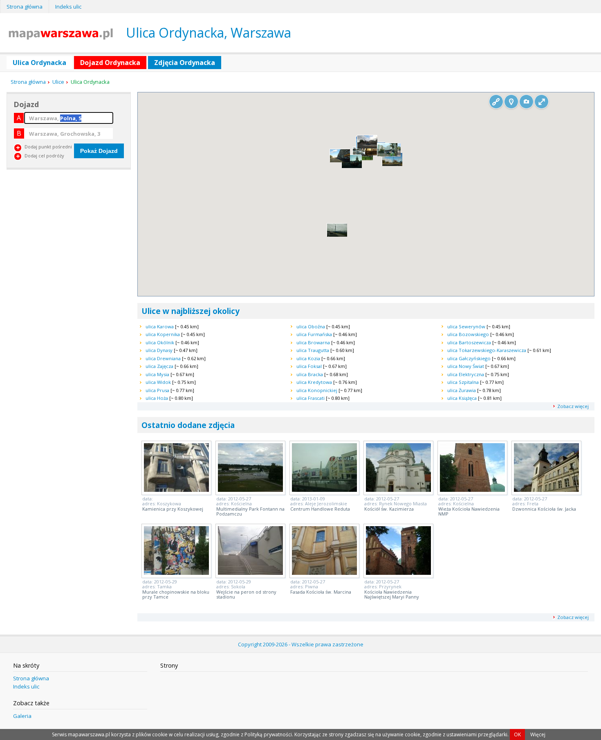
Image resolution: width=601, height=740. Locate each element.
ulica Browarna (313, 342)
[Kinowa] (392, 164)
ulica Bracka (309, 374)
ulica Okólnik (160, 342)
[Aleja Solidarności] (340, 160)
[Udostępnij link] (496, 101)
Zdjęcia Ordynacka (184, 62)
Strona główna (25, 6)
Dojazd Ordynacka (110, 62)
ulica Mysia (157, 374)
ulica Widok (158, 382)
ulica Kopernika (163, 334)
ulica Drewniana (163, 358)
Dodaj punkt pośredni (48, 147)
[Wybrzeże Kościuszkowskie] (363, 158)
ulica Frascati (310, 398)
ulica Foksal (309, 366)
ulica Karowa (160, 326)
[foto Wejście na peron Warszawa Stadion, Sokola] (250, 572)
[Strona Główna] (61, 37)
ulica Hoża (157, 398)
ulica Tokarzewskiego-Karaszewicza (486, 350)
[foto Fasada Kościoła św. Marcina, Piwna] (324, 572)
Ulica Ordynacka (39, 62)
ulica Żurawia (461, 390)
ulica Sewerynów (466, 326)
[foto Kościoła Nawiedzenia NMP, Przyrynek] (398, 572)
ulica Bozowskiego (468, 334)
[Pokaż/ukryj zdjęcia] (526, 101)
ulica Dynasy (159, 350)
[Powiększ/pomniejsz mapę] (541, 101)
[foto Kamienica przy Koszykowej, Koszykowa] (176, 489)
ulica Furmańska (314, 334)
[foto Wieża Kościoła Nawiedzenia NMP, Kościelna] (472, 489)
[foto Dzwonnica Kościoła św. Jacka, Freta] (546, 489)
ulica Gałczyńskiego (469, 358)
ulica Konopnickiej (316, 390)
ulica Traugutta (312, 350)
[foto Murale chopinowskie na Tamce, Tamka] (176, 572)
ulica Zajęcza (159, 366)
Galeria (22, 716)
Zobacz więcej (573, 406)
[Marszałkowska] (352, 166)
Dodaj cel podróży (44, 155)
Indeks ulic (68, 6)
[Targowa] (367, 147)
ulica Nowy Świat (465, 366)
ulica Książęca (462, 398)
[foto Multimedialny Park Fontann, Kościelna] (250, 489)
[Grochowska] (387, 154)
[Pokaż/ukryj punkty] (511, 101)
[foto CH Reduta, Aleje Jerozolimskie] (324, 489)
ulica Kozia (308, 358)
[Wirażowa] (337, 235)
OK (517, 734)
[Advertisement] (68, 231)
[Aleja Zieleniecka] (375, 154)
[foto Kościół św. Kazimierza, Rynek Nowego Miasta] (398, 489)
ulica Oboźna (310, 326)
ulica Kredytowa (314, 382)
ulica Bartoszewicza (469, 342)
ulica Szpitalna (463, 382)
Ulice (58, 81)
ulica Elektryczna (465, 374)
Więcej (537, 734)
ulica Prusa (157, 390)
